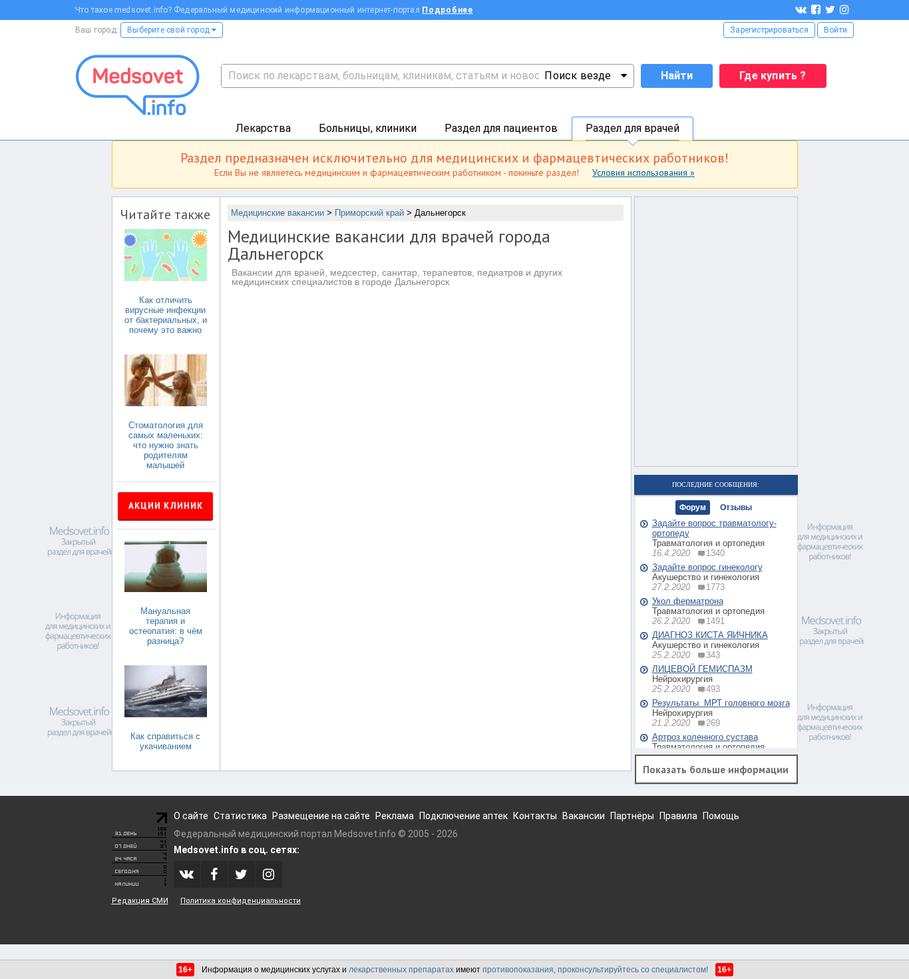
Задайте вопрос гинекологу (707, 567)
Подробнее (447, 10)
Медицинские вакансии (277, 213)
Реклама (394, 816)
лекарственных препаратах (401, 969)
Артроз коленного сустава (705, 737)
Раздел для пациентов (501, 128)
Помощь (721, 816)
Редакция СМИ (140, 900)
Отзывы (736, 507)
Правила (678, 816)
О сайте (191, 816)
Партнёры (632, 816)
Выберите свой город (169, 30)
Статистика (240, 816)
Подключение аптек (463, 816)
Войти (835, 30)
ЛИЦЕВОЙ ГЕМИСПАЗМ (702, 669)
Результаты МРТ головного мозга (721, 703)
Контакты (535, 816)
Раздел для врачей (632, 128)
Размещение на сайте (321, 816)
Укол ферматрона (687, 601)
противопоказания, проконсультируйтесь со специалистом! (595, 969)
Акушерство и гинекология (705, 577)
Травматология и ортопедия (708, 543)
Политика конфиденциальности (240, 900)
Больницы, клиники (368, 128)
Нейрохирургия (682, 679)
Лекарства (263, 128)
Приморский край (369, 213)
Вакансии (583, 816)
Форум (692, 507)
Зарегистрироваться (769, 30)
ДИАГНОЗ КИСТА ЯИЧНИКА (710, 635)
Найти (677, 75)
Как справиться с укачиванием (165, 741)
